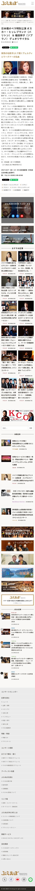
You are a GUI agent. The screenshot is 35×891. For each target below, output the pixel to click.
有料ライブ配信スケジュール (11, 762)
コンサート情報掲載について (11, 816)
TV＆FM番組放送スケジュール (12, 765)
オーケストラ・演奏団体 (10, 807)
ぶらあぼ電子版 (7, 781)
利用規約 (5, 824)
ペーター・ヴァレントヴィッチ (20, 187)
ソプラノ (24, 185)
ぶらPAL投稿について (9, 792)
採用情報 (5, 851)
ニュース (5, 702)
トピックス (6, 709)
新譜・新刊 (6, 720)
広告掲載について (8, 820)
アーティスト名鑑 (7, 771)
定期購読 (5, 789)
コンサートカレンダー (9, 692)
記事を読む (5, 698)
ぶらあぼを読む (7, 777)
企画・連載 (6, 705)
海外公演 (5, 724)
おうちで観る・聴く (8, 754)
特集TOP (5, 738)
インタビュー (7, 717)
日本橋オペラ (7, 190)
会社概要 (4, 844)
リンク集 (4, 799)
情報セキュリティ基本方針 (11, 855)
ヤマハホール (7, 741)
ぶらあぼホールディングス (11, 848)
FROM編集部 (7, 728)
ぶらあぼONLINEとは (9, 812)
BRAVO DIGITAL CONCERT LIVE (13, 838)
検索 (31, 428)
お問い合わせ (7, 859)
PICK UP (15, 42)
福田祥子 (26, 190)
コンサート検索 (7, 748)
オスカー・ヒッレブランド (10, 185)
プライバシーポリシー (9, 827)
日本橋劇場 (17, 190)
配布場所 (5, 785)
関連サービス (6, 834)
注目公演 (5, 713)
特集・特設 (5, 733)
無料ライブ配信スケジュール (11, 758)
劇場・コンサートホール (10, 803)
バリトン (6, 187)
